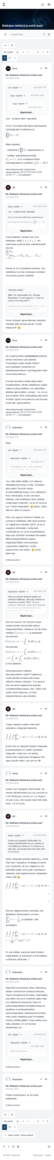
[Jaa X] (9, 1146)
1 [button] (28, 52)
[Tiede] (4, 4)
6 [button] (38, 52)
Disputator (17, 427)
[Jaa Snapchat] (18, 1146)
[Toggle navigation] (49, 4)
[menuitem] (42, 4)
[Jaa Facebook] (4, 1146)
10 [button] (10, 58)
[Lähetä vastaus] (5, 45)
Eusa (14, 68)
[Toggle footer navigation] (49, 1146)
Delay (15, 773)
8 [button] (47, 52)
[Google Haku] (44, 34)
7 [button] (42, 52)
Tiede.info (15, 1155)
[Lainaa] (41, 68)
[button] (23, 52)
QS (9, 87)
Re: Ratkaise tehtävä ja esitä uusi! (24, 75)
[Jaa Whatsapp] (13, 1146)
